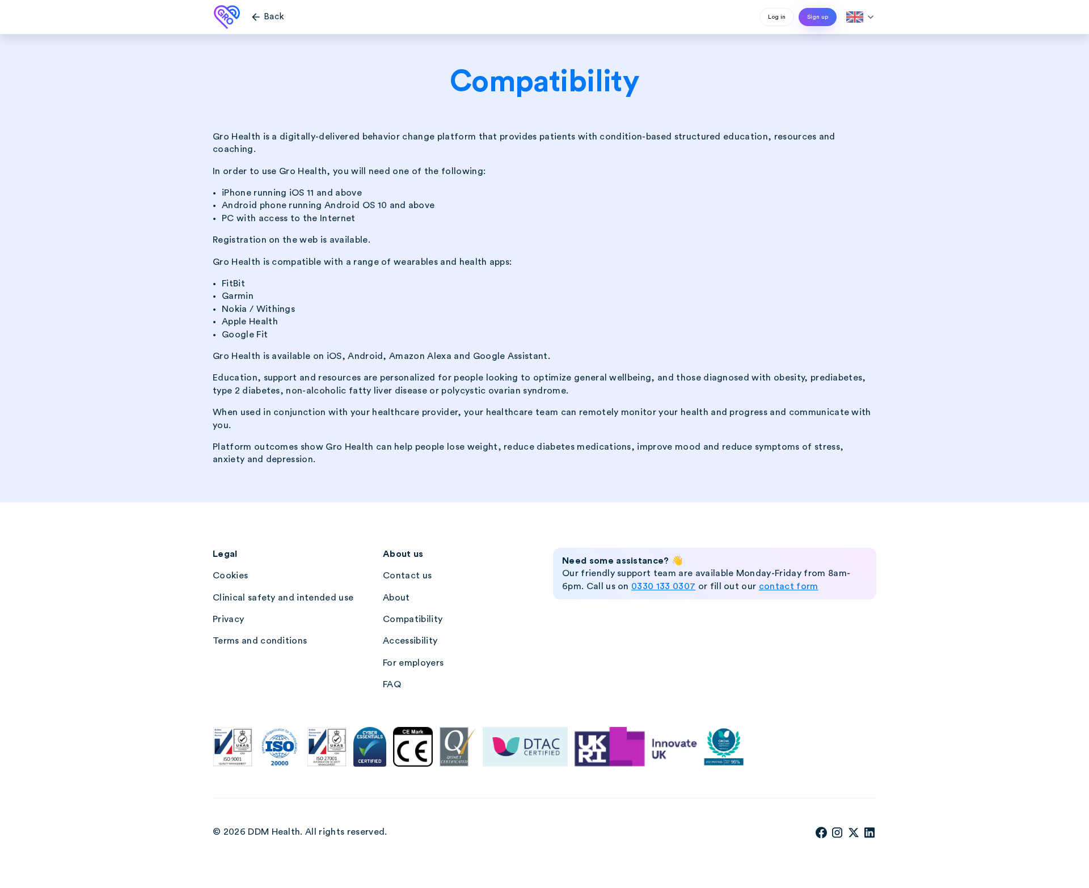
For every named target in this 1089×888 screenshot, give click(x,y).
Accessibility (410, 640)
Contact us (407, 575)
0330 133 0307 (663, 586)
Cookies (230, 575)
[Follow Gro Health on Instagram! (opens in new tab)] (837, 836)
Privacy (228, 619)
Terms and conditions (260, 640)
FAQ (392, 684)
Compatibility (412, 619)
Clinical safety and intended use (283, 597)
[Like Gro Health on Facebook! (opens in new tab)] (821, 836)
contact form (788, 586)
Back (267, 17)
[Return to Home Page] (227, 17)
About (396, 597)
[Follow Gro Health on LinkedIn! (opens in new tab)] (869, 836)
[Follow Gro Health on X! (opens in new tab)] (853, 836)
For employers (413, 662)
